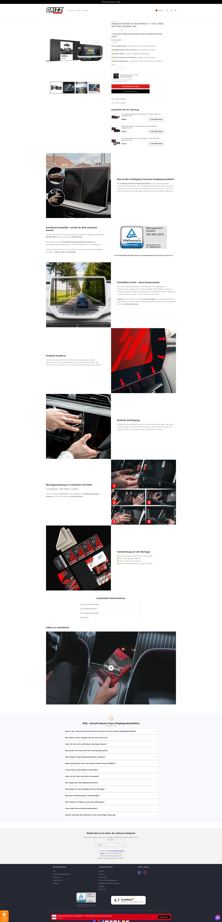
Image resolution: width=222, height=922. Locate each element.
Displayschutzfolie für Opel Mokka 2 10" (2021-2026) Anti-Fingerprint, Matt (139, 127)
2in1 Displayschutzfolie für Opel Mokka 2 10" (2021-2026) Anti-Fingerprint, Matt (141, 115)
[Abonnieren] (125, 845)
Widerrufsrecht (57, 880)
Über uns (102, 874)
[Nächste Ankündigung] (150, 2)
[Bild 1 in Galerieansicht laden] (56, 88)
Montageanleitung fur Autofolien (109, 883)
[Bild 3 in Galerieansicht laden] (81, 88)
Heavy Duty (102, 889)
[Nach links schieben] (48, 88)
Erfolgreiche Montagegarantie (108, 880)
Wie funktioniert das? (126, 77)
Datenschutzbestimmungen (61, 874)
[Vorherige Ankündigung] (72, 2)
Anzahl (113, 64)
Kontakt (101, 871)
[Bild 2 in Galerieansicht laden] (69, 88)
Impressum (56, 877)
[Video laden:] (111, 668)
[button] (167, 10)
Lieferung (56, 883)
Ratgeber (101, 886)
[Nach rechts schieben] (102, 88)
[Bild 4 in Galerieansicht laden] (94, 88)
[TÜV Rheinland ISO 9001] (86, 898)
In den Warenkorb (156, 119)
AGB (54, 871)
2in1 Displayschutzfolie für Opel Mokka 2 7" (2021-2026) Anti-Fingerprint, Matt (140, 139)
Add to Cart (164, 917)
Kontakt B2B (102, 877)
